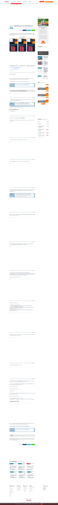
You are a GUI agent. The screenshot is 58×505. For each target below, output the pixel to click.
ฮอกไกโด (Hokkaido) (12, 491)
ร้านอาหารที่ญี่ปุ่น (18, 488)
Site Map (28, 502)
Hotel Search (24, 502)
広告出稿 (39, 502)
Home (18, 502)
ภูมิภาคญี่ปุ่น (25, 1)
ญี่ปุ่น (10, 487)
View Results (43, 42)
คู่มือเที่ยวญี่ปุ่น (25, 487)
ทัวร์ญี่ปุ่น (24, 491)
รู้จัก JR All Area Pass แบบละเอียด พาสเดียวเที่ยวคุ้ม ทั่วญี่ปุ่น (22, 84)
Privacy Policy (35, 502)
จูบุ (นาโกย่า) (11, 490)
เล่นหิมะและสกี (19, 1)
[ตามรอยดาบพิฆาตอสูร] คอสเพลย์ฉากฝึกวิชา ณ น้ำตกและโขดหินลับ (43, 33)
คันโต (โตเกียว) (11, 488)
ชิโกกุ (10, 494)
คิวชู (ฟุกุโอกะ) (11, 492)
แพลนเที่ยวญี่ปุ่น (18, 490)
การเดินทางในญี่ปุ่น (25, 488)
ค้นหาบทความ (42, 1)
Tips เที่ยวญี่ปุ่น (25, 490)
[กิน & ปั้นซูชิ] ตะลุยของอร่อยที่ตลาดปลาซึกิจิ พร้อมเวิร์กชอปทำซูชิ (43, 38)
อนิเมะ (30, 491)
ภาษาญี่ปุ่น (31, 488)
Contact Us (31, 502)
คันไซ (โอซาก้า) (11, 489)
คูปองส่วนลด (51, 1)
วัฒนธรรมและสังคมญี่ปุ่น (32, 487)
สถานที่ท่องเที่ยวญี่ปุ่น (19, 487)
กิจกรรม (30, 1)
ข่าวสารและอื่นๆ (31, 490)
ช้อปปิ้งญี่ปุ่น (18, 489)
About (21, 502)
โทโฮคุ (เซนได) (11, 493)
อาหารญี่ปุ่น (31, 489)
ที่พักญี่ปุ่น (25, 489)
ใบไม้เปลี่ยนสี (13, 1)
